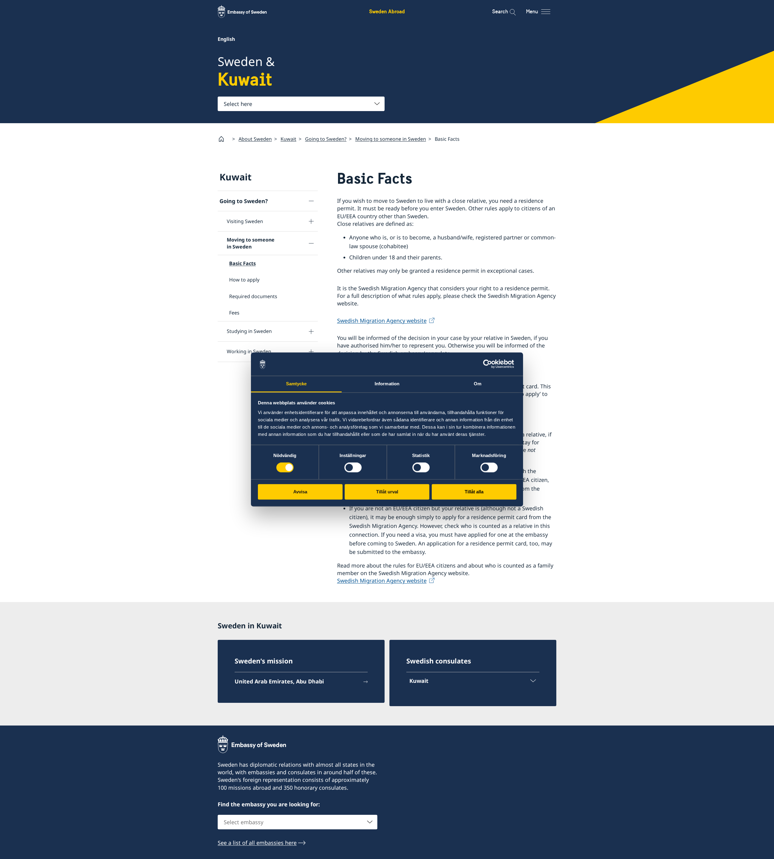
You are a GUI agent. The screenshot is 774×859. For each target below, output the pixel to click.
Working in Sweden (249, 351)
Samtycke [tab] (296, 383)
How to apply (244, 279)
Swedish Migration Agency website (382, 320)
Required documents (253, 296)
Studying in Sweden (249, 331)
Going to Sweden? (325, 139)
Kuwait (288, 139)
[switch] (353, 467)
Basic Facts (242, 263)
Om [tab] (477, 383)
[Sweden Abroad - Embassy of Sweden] (248, 11)
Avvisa (300, 491)
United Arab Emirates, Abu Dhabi (279, 681)
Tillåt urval (387, 491)
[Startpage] (224, 139)
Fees (234, 312)
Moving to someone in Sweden (390, 139)
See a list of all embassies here (257, 842)
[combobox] (301, 104)
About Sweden (255, 139)
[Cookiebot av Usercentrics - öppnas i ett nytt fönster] (489, 364)
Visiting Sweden (245, 221)
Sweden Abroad (387, 11)
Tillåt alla (474, 491)
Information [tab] (387, 383)
